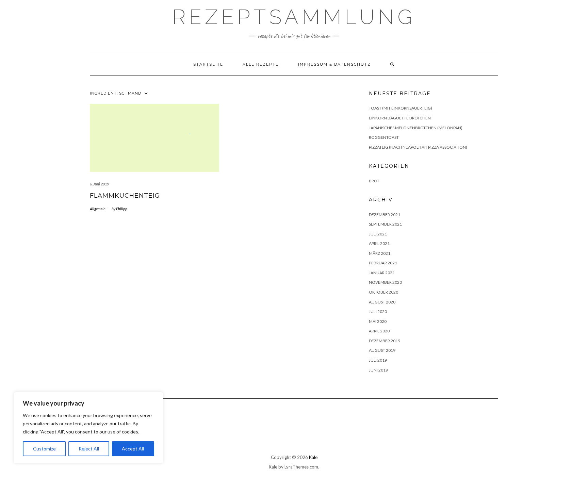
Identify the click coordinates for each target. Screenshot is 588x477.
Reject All (89, 448)
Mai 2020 (378, 321)
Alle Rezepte (261, 64)
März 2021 (379, 253)
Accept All (133, 448)
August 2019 (382, 350)
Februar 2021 (383, 262)
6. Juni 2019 (99, 184)
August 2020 (382, 302)
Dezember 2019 (384, 340)
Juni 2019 (378, 370)
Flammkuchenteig (125, 195)
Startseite (208, 64)
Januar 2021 (382, 272)
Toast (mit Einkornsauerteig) (400, 108)
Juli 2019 (378, 360)
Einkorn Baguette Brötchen (400, 117)
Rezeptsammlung (294, 17)
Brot (374, 180)
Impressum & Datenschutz (334, 64)
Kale (313, 457)
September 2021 (385, 224)
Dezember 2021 (384, 214)
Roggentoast (384, 137)
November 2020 (385, 282)
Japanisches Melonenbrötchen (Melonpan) (415, 127)
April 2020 (379, 330)
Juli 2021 (378, 233)
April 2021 (379, 243)
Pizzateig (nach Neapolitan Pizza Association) (418, 147)
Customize (44, 448)
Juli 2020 (378, 311)
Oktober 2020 (383, 292)
